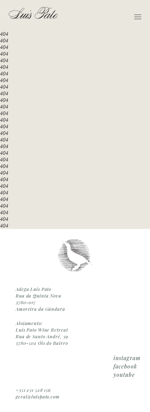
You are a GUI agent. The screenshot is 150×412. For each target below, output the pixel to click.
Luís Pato (33, 13)
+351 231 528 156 (33, 390)
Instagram (127, 358)
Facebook (125, 366)
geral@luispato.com (38, 396)
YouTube (124, 374)
